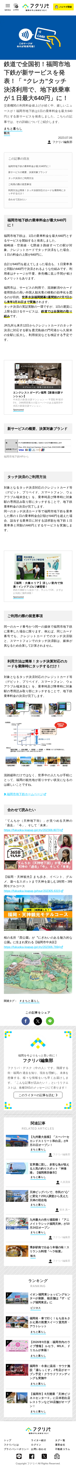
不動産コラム (62, 1449)
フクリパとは (11, 1444)
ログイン (36, 1444)
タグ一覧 (60, 1440)
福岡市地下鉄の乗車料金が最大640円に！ (29, 166)
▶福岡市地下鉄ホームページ (23, 794)
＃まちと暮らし (29, 1000)
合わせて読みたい (17, 199)
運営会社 (60, 1444)
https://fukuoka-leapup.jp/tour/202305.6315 (32, 891)
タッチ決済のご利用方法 (21, 178)
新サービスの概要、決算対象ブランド (27, 172)
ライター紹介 (38, 1440)
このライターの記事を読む (37, 1095)
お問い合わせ (38, 1449)
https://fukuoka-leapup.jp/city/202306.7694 (32, 947)
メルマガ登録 (65, 7)
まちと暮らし (13, 128)
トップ (7, 1440)
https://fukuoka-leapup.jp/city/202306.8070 (32, 830)
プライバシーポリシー (16, 1449)
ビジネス (35, 1308)
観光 (7, 133)
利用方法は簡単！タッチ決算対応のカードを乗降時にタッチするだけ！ (37, 192)
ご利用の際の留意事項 (19, 184)
